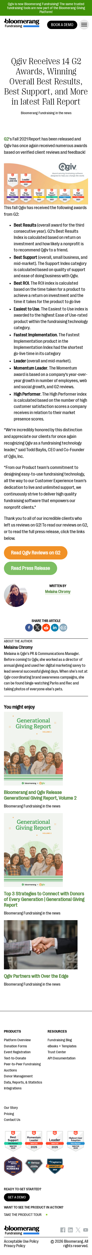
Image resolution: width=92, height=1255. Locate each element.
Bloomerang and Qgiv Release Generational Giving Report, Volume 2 (40, 795)
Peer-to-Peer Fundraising (22, 1064)
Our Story (11, 1108)
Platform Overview (17, 1040)
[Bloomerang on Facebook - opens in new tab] (62, 1231)
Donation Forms (15, 1046)
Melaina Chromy (57, 591)
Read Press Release (30, 568)
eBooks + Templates (62, 1046)
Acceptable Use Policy (21, 1241)
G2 (6, 139)
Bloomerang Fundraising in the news (46, 113)
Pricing (9, 1114)
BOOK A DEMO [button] (62, 25)
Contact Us (12, 1120)
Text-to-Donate (15, 1058)
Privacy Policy (14, 1246)
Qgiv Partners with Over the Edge (36, 976)
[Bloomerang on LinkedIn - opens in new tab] (70, 1231)
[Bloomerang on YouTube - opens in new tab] (85, 1231)
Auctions (10, 1070)
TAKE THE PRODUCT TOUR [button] (22, 1215)
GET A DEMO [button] (17, 1197)
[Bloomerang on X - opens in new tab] (78, 1231)
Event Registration (17, 1052)
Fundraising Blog (60, 1040)
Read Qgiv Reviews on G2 (35, 553)
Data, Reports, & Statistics (23, 1082)
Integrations (13, 1088)
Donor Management (18, 1076)
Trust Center (57, 1052)
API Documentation (62, 1058)
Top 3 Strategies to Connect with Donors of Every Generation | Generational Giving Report (44, 899)
